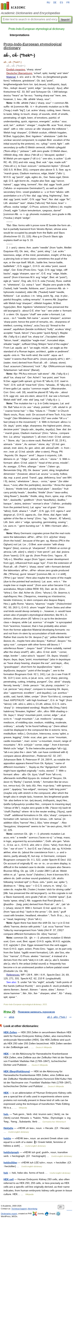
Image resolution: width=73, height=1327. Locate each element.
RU (48, 2)
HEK (6, 1053)
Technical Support (19, 1209)
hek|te (7, 1138)
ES (61, 2)
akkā (11, 1017)
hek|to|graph (11, 1152)
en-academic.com (13, 6)
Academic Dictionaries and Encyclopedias (30, 13)
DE (55, 2)
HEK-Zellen (10, 1032)
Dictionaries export (9, 1214)
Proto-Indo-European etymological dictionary (36, 28)
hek (6, 1172)
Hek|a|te (8, 1128)
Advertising (32, 1209)
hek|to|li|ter (10, 1162)
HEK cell (9, 1179)
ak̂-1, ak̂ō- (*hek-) (57, 1017)
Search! (65, 19)
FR (67, 2)
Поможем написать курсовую (36, 1011)
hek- (6, 1114)
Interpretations (19, 35)
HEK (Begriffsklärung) (17, 1071)
